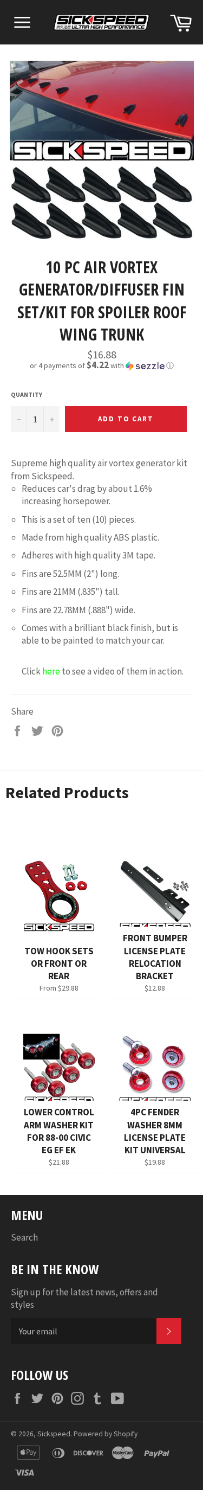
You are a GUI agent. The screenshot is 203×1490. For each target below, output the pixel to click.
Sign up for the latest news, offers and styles (84, 1298)
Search (24, 1237)
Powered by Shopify (105, 1433)
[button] (101, 365)
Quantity (26, 394)
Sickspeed (53, 1433)
